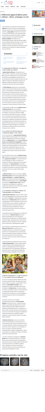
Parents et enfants (6, 39)
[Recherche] (37, 3)
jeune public (11, 32)
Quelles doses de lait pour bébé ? (40, 67)
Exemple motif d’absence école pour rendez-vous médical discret (40, 61)
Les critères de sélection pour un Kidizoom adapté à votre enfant (8, 62)
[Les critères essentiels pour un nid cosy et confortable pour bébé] (34, 53)
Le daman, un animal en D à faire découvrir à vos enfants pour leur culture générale (38, 42)
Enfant (2, 20)
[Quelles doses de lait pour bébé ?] (34, 66)
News (15, 359)
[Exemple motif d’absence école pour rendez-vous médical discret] (34, 61)
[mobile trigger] (2, 2)
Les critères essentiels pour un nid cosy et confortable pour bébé (40, 54)
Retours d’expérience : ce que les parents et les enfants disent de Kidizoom (22, 62)
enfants (4, 28)
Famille (24, 359)
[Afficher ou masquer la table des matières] (19, 53)
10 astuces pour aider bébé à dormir (5, 364)
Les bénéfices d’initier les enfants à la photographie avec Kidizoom (21, 58)
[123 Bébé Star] (8, 2)
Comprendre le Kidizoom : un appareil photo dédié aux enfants (8, 58)
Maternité (4, 359)
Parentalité (38, 58)
